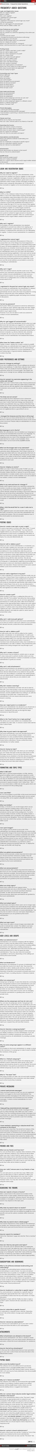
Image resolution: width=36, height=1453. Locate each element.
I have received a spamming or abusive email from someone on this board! (18, 113)
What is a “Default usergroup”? (9, 102)
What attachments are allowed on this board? (13, 150)
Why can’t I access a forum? (8, 60)
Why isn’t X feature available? (8, 159)
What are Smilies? (5, 78)
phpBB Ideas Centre (16, 1385)
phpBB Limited (20, 1367)
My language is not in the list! (8, 39)
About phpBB (32, 1371)
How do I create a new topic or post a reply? (12, 50)
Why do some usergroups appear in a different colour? (16, 101)
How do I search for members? (9, 131)
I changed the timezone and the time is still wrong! (14, 37)
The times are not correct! (7, 35)
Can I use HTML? (4, 76)
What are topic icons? (6, 87)
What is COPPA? (4, 14)
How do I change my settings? (9, 31)
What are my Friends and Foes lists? (10, 120)
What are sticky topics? (6, 84)
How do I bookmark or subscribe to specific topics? (14, 141)
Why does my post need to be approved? (12, 68)
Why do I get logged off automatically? (11, 24)
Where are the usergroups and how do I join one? (14, 98)
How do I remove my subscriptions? (10, 145)
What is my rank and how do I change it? (12, 43)
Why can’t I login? (5, 19)
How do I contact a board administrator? (12, 163)
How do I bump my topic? (7, 69)
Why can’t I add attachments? (9, 61)
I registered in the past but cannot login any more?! (15, 21)
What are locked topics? (7, 86)
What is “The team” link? (7, 104)
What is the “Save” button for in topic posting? (13, 66)
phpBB (22, 440)
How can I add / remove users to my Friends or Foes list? (16, 121)
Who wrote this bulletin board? (8, 157)
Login (33, 1)
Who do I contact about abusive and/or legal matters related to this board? (18, 161)
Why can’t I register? (6, 16)
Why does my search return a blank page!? (12, 130)
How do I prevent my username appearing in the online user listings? (17, 33)
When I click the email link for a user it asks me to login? (16, 45)
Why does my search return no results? (11, 128)
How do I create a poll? (6, 55)
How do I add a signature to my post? (11, 54)
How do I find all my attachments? (10, 152)
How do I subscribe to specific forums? (11, 143)
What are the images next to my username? (12, 40)
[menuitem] (35, 4)
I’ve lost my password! (6, 22)
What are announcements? (8, 83)
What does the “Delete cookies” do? (10, 25)
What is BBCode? (5, 75)
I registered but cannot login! (8, 17)
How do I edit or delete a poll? (8, 58)
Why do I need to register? (7, 13)
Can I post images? (6, 79)
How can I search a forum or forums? (11, 127)
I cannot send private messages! (9, 109)
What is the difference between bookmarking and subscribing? (14, 139)
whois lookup (28, 1403)
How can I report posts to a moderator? (11, 65)
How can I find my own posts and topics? (12, 133)
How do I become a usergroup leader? (11, 99)
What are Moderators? (6, 94)
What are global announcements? (10, 81)
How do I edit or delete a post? (9, 52)
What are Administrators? (7, 93)
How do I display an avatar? (8, 42)
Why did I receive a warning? (8, 63)
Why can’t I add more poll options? (10, 57)
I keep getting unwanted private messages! (12, 111)
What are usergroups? (6, 96)
